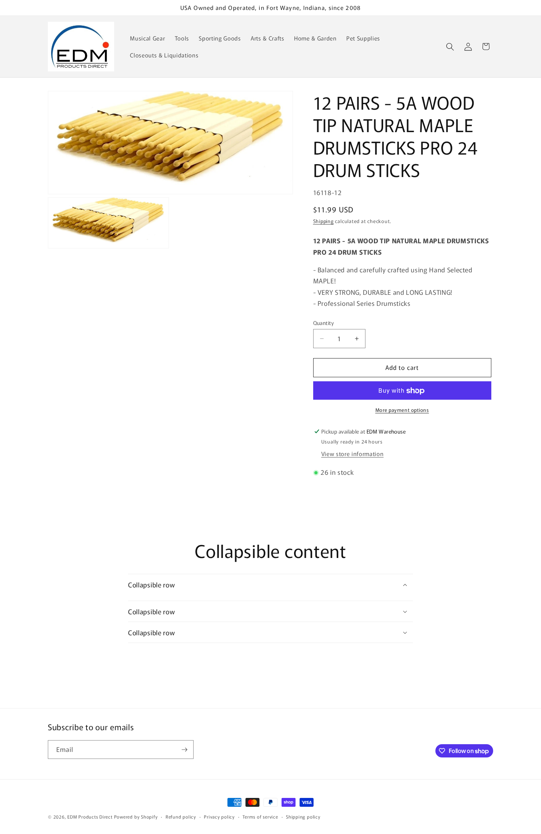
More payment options (402, 409)
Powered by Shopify (136, 816)
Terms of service (260, 816)
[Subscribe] (184, 749)
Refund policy (181, 816)
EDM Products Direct (90, 816)
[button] (450, 46)
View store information (352, 454)
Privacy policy (219, 816)
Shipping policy (303, 816)
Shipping (323, 221)
